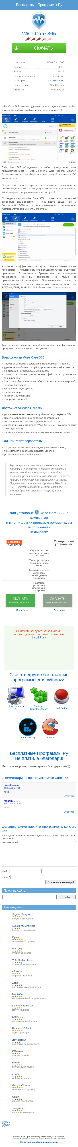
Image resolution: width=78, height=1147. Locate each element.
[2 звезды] (33, 39)
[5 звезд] (50, 39)
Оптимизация (56, 80)
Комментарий (39, 842)
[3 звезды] (39, 39)
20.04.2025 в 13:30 (12, 804)
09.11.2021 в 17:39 (12, 788)
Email (6, 876)
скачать (43, 48)
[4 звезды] (44, 39)
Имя (5, 870)
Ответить (69, 795)
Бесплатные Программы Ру (39, 5)
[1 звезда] (28, 39)
